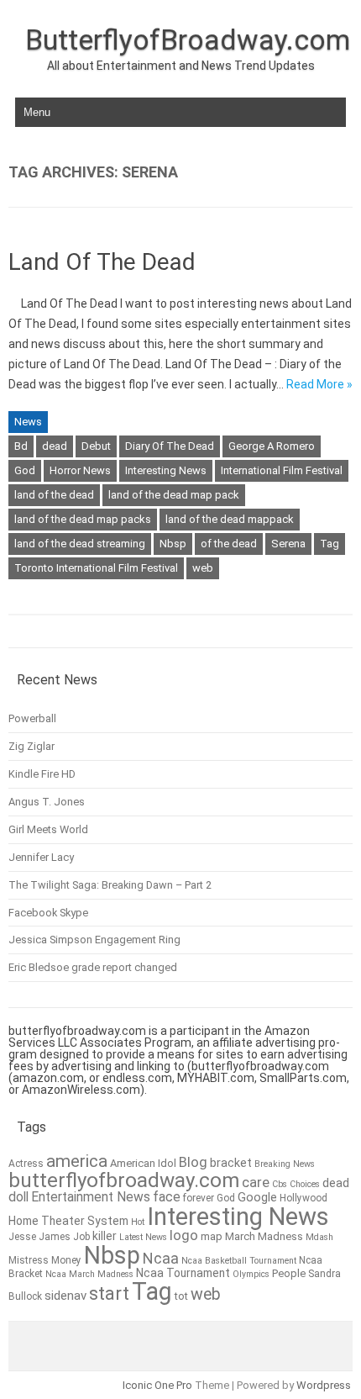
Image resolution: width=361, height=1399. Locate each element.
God (24, 470)
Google (257, 1197)
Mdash (319, 1237)
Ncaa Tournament (183, 1273)
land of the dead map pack (173, 494)
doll (18, 1197)
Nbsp (173, 543)
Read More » (319, 384)
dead (54, 446)
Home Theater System (68, 1220)
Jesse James (39, 1237)
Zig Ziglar (31, 746)
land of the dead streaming (79, 543)
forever (198, 1198)
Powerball (32, 718)
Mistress (28, 1260)
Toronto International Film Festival (96, 568)
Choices (305, 1184)
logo (184, 1235)
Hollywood (303, 1198)
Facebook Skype (48, 912)
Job (81, 1237)
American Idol (143, 1163)
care (255, 1182)
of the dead (229, 543)
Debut (96, 446)
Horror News (80, 470)
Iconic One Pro (157, 1385)
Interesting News (166, 470)
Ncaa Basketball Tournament (238, 1260)
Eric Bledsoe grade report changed (92, 967)
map (211, 1236)
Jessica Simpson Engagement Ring (94, 939)
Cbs (279, 1184)
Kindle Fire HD (42, 774)
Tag (329, 543)
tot (181, 1296)
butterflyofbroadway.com (123, 1180)
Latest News (143, 1237)
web (202, 568)
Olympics (251, 1274)
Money (66, 1260)
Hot (137, 1222)
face (166, 1197)
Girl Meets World (48, 829)
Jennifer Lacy (41, 857)
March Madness (264, 1236)
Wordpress (323, 1385)
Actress (26, 1163)
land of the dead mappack (229, 519)
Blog (193, 1162)
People (289, 1273)
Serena (288, 543)
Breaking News (284, 1164)
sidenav (65, 1295)
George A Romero (271, 446)
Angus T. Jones (46, 801)
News (28, 421)
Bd (21, 446)
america (76, 1161)
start (109, 1293)
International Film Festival (282, 470)
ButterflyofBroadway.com (187, 39)
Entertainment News (90, 1197)
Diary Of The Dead (169, 446)
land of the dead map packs (82, 519)
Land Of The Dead (102, 262)
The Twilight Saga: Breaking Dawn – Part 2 (110, 885)
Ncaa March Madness (89, 1274)
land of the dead (54, 494)
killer (104, 1236)
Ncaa (161, 1258)
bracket (231, 1163)
